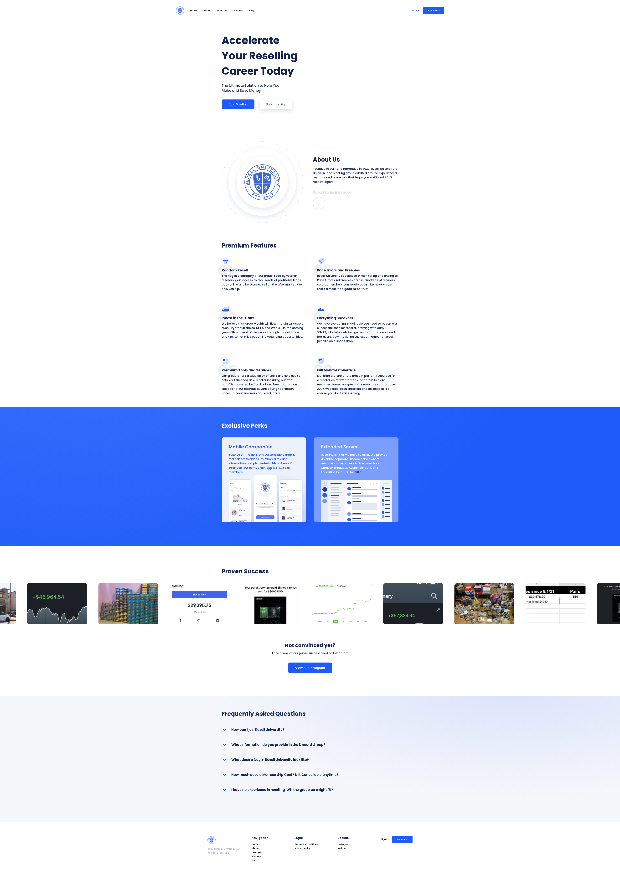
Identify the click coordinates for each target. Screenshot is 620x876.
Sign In (416, 10)
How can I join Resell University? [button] (257, 729)
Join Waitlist (434, 10)
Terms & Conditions (306, 844)
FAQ (251, 10)
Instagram (344, 844)
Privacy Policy (302, 848)
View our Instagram (310, 668)
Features (222, 10)
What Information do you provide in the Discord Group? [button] (278, 744)
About (207, 10)
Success (238, 10)
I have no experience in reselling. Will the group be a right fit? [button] (282, 789)
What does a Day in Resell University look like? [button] (270, 759)
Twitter (342, 848)
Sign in (384, 839)
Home (193, 10)
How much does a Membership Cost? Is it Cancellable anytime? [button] (285, 774)
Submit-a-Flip (276, 104)
